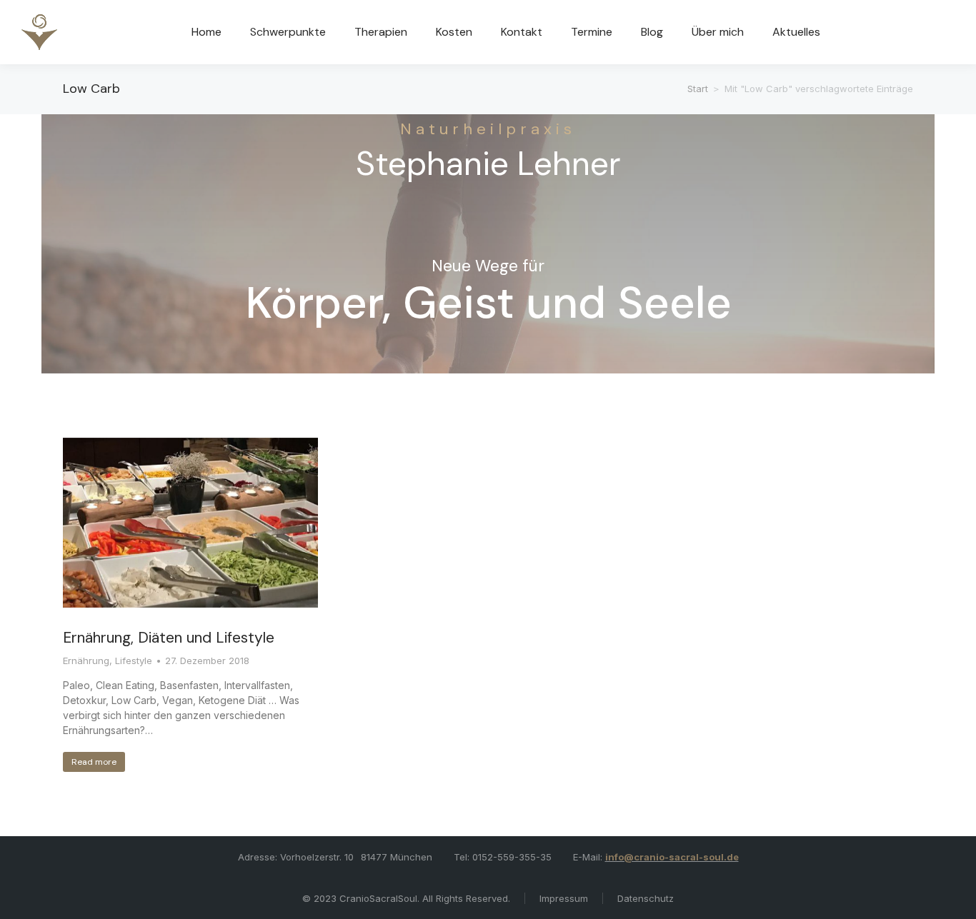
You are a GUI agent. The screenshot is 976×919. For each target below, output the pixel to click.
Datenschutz (645, 898)
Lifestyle (133, 660)
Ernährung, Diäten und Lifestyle (168, 638)
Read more (93, 762)
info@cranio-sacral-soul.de (672, 857)
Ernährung (86, 660)
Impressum (563, 898)
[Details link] (190, 522)
